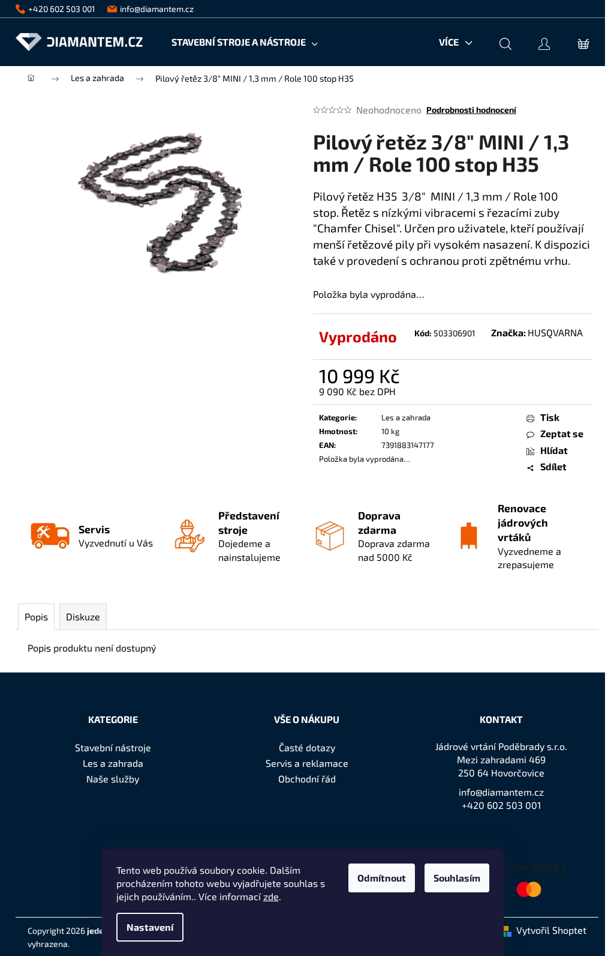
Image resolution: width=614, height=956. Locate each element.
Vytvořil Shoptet (551, 930)
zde (271, 896)
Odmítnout (381, 877)
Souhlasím (457, 877)
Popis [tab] (36, 616)
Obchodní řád (307, 778)
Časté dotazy (307, 747)
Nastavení (150, 927)
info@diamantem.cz (501, 791)
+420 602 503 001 (501, 805)
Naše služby (112, 778)
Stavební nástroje (113, 747)
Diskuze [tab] (83, 616)
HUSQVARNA (555, 332)
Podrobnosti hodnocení (471, 109)
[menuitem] (244, 42)
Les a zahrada (406, 417)
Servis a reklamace (307, 763)
